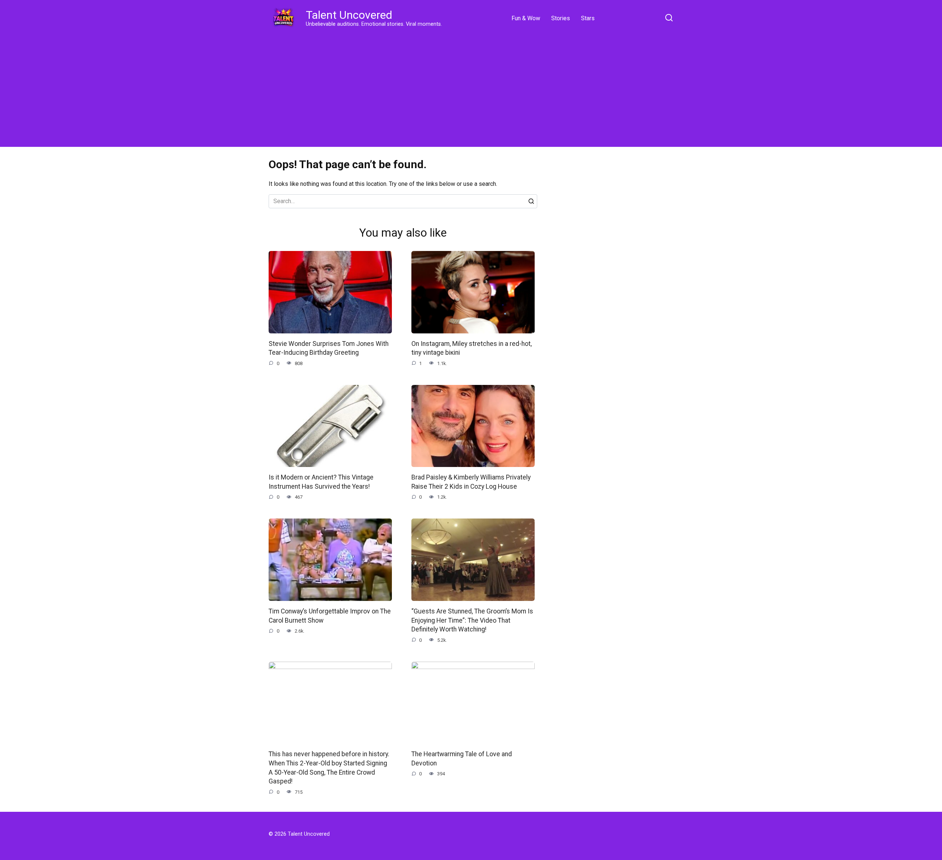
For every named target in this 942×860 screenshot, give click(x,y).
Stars (588, 18)
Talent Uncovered (349, 14)
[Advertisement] (471, 88)
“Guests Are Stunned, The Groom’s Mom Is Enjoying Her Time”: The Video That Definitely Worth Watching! (472, 620)
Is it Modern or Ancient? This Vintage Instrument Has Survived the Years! (321, 482)
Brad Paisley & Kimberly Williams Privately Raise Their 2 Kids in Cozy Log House (471, 482)
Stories (560, 18)
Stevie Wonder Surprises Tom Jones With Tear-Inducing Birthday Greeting (329, 348)
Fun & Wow (525, 18)
